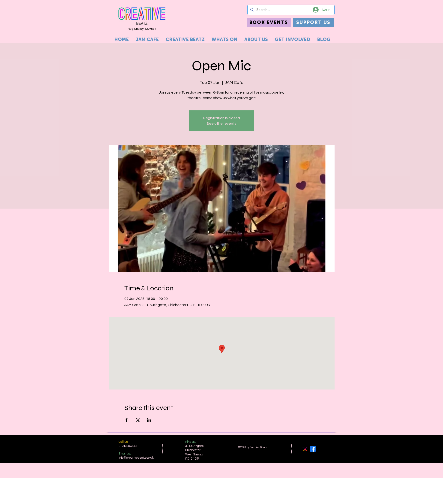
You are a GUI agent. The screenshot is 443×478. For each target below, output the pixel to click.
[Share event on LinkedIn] (149, 420)
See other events (221, 123)
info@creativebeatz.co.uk (136, 457)
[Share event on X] (138, 420)
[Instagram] (305, 449)
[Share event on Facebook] (126, 420)
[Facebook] (313, 449)
